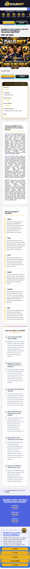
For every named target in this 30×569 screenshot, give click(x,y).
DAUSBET (7, 133)
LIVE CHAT (16, 564)
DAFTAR (21, 22)
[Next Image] (29, 52)
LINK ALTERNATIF (16, 560)
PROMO (16, 549)
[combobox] (13, 9)
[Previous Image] (1, 52)
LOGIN (9, 22)
